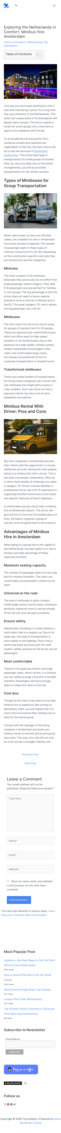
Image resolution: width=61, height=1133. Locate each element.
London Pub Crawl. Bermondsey (23, 999)
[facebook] (8, 1104)
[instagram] (5, 1104)
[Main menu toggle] (54, 5)
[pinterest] (12, 1104)
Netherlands (35, 42)
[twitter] (15, 1104)
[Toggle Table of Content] (37, 54)
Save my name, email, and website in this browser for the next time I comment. (29, 885)
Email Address (13, 1039)
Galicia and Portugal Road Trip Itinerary (27, 989)
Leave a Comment (14, 42)
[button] (16, 6)
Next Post (30, 763)
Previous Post (30, 754)
